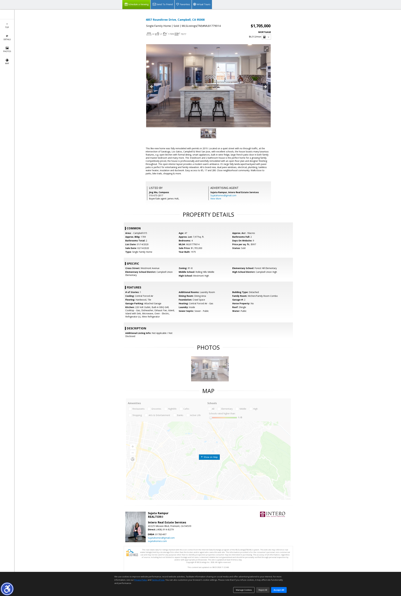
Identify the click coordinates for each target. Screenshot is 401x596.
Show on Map (210, 457)
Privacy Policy (140, 579)
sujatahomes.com (157, 541)
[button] (7, 589)
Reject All (263, 589)
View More (215, 198)
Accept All (279, 589)
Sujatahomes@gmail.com (223, 195)
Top (7, 27)
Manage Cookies (244, 589)
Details (7, 39)
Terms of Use (158, 579)
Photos (7, 51)
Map (7, 63)
